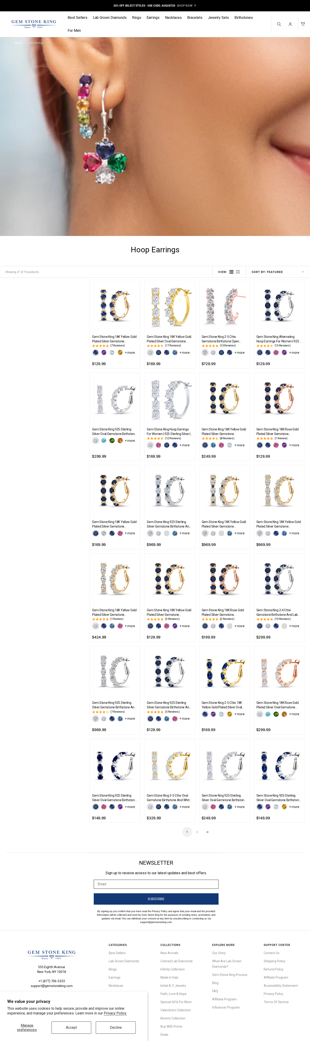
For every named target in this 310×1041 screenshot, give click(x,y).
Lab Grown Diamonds (110, 17)
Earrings (153, 17)
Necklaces (173, 17)
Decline (116, 1027)
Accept (71, 1027)
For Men (74, 30)
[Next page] (207, 832)
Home (18, 42)
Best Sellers (77, 17)
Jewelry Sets (218, 17)
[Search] (278, 24)
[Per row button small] (238, 272)
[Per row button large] (231, 272)
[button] (290, 24)
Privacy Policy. (115, 1013)
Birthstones (243, 17)
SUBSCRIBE (156, 899)
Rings (136, 17)
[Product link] (115, 305)
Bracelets (194, 17)
